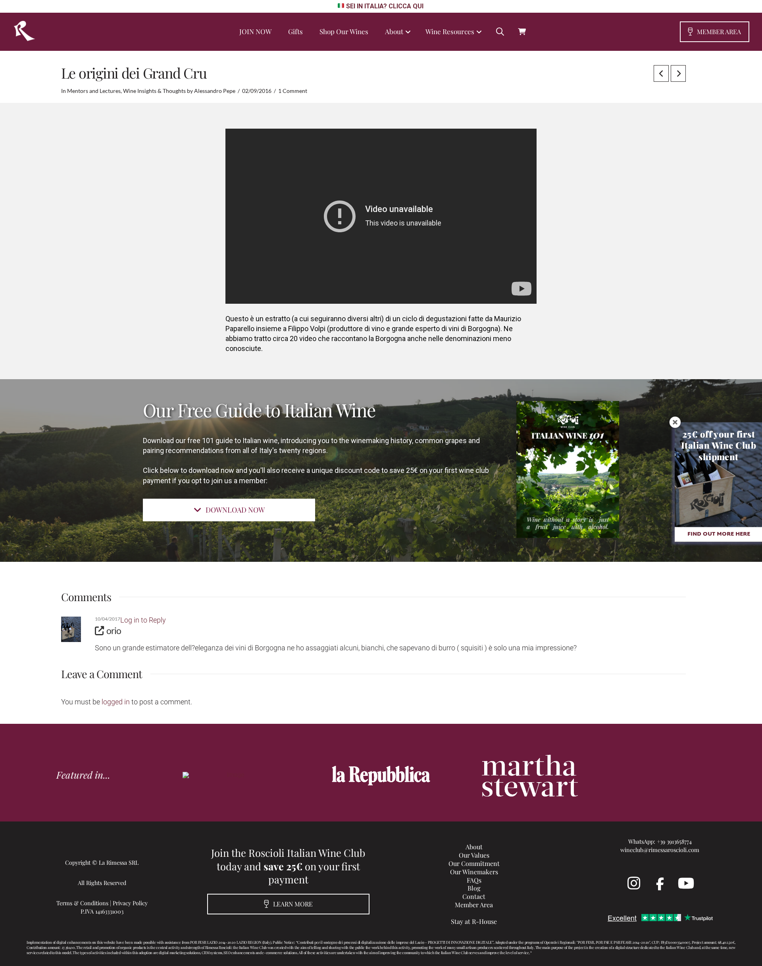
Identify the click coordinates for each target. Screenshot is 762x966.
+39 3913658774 (674, 841)
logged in (116, 702)
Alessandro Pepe (214, 91)
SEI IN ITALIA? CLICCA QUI (384, 6)
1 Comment (292, 91)
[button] (500, 32)
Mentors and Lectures (94, 91)
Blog (474, 888)
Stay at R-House (474, 921)
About (474, 847)
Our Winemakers (474, 872)
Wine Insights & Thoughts (154, 91)
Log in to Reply (143, 620)
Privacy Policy (130, 903)
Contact (473, 896)
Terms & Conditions (82, 903)
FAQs (474, 880)
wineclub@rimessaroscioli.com (659, 850)
